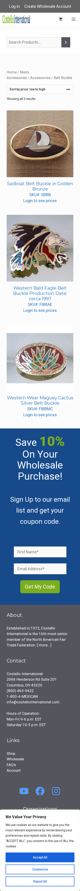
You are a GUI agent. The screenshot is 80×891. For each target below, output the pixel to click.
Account (14, 770)
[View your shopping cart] (60, 19)
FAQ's (11, 765)
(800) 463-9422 (20, 690)
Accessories (40, 78)
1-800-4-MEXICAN (22, 696)
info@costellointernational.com (33, 702)
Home (12, 72)
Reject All (40, 881)
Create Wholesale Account (47, 6)
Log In (14, 6)
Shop (11, 753)
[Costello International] (16, 19)
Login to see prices (40, 200)
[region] (40, 850)
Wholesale (15, 759)
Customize (40, 869)
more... (44, 645)
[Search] (65, 42)
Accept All (40, 857)
